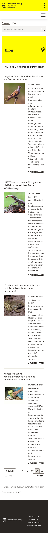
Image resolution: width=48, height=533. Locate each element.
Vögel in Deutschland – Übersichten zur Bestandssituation (24, 78)
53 (33, 471)
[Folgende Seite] (38, 475)
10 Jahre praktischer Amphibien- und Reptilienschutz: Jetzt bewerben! (22, 288)
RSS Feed (9, 66)
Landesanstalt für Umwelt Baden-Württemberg (16, 5)
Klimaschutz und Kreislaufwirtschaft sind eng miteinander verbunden (19, 376)
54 (38, 471)
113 (11, 476)
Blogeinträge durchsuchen (29, 66)
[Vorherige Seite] (10, 470)
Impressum (34, 516)
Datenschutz (33, 519)
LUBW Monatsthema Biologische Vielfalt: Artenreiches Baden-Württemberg (22, 185)
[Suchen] (43, 29)
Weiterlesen (37, 172)
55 (42, 471)
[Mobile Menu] (43, 15)
